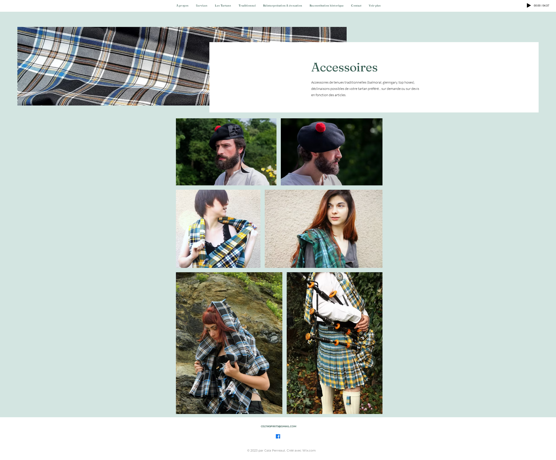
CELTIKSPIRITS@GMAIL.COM (278, 426)
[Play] (529, 5)
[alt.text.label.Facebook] (278, 436)
